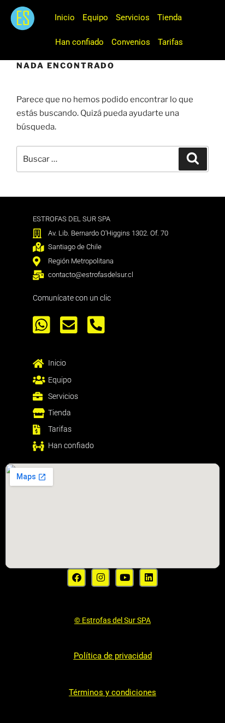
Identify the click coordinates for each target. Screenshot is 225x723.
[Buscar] (193, 159)
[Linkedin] (148, 577)
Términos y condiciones (112, 692)
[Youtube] (124, 577)
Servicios (133, 17)
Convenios (130, 42)
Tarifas (170, 42)
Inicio (65, 17)
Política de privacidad (113, 656)
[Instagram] (100, 577)
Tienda (169, 17)
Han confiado (79, 42)
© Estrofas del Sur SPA (112, 620)
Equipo (95, 17)
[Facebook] (76, 577)
